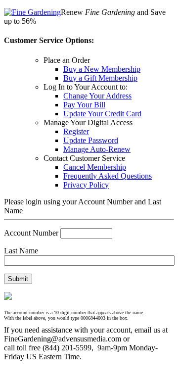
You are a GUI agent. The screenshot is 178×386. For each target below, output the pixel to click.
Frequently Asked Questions (107, 176)
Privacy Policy (86, 185)
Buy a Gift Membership (100, 78)
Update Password (90, 140)
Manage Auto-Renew (97, 149)
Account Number (31, 233)
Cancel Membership (94, 167)
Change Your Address (97, 96)
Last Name (21, 250)
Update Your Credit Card (102, 113)
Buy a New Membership (101, 69)
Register (76, 131)
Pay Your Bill (84, 104)
